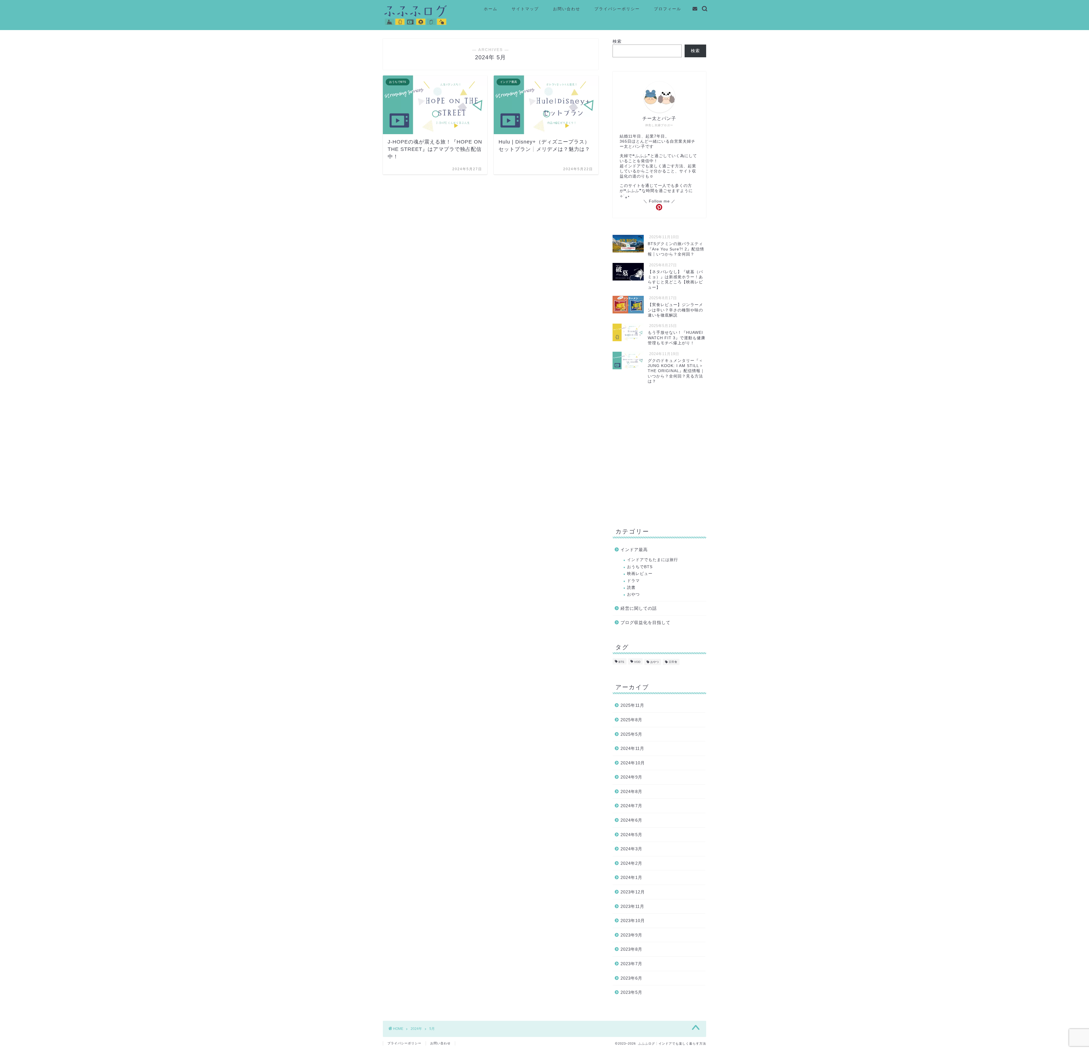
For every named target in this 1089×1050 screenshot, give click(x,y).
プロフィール (667, 9)
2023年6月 (631, 978)
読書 (631, 587)
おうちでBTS (640, 567)
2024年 (416, 1029)
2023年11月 (632, 906)
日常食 (673, 661)
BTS (621, 661)
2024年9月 (631, 777)
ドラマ (633, 581)
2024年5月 (631, 834)
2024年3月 (631, 848)
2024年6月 (631, 820)
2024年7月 (631, 805)
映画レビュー (640, 574)
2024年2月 (631, 863)
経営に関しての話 (639, 608)
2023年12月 (633, 891)
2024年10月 (633, 762)
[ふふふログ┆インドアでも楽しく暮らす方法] (415, 25)
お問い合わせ (566, 9)
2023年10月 (633, 920)
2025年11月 (632, 705)
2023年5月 (631, 992)
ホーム (490, 9)
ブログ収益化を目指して (645, 622)
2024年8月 (631, 791)
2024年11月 (632, 748)
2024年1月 (631, 877)
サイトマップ (525, 9)
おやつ (633, 594)
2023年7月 (631, 963)
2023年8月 (631, 949)
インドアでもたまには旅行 (652, 560)
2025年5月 (631, 734)
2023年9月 (631, 935)
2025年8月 (631, 719)
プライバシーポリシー (617, 9)
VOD (637, 661)
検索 (617, 41)
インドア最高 (634, 549)
